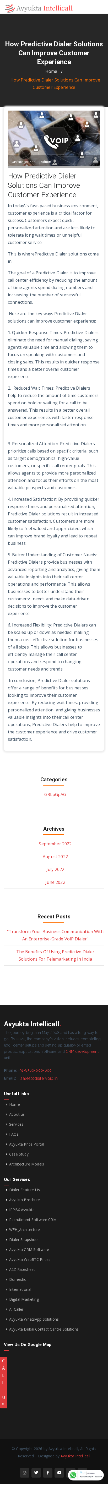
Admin (46, 161)
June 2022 (55, 882)
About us (17, 1114)
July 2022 (55, 869)
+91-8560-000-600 (35, 1070)
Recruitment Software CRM (33, 1220)
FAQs (14, 1134)
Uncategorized (24, 161)
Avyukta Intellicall (75, 1455)
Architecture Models (26, 1164)
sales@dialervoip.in (39, 1078)
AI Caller (16, 1309)
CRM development (82, 1051)
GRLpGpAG (55, 794)
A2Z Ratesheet (22, 1269)
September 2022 (55, 844)
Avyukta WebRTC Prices (29, 1259)
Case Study (19, 1154)
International (20, 1289)
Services (16, 1124)
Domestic (17, 1279)
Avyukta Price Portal (26, 1144)
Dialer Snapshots (24, 1239)
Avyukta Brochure (24, 1200)
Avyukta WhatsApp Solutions (34, 1319)
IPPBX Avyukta (22, 1210)
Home (14, 1104)
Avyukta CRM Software (29, 1249)
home (51, 71)
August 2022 (55, 856)
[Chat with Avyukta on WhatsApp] (86, 1475)
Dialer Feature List (25, 1190)
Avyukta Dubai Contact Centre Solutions (44, 1329)
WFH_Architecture (24, 1230)
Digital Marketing (24, 1299)
